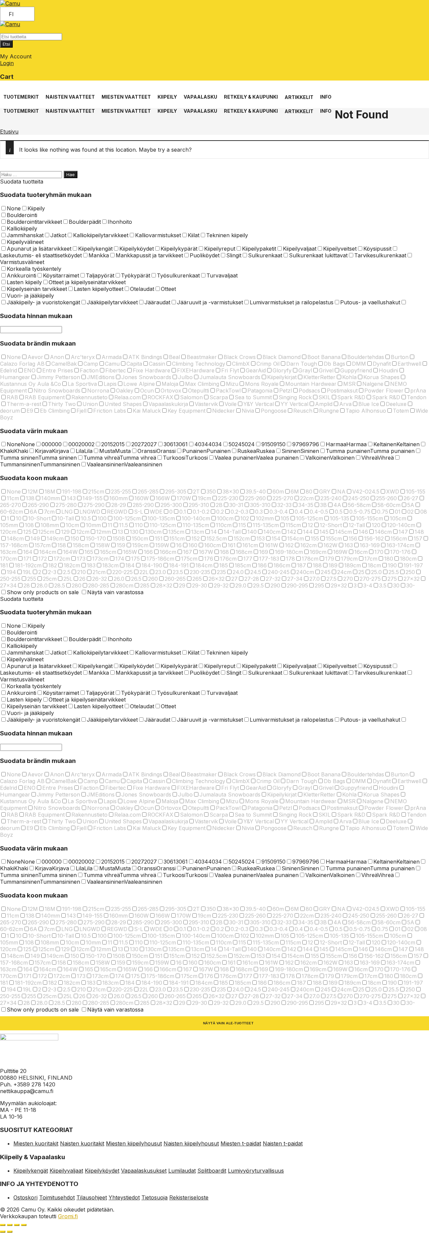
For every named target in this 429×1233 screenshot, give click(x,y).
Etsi (6, 44)
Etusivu (9, 131)
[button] (21, 93)
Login (7, 63)
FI (11, 14)
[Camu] (10, 3)
